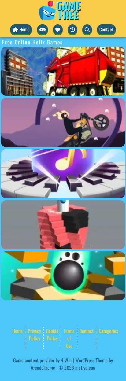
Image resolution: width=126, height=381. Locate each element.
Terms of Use (69, 338)
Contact (106, 29)
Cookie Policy (52, 334)
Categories (108, 331)
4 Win (66, 360)
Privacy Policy (34, 334)
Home (17, 331)
